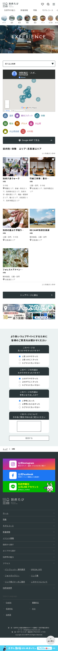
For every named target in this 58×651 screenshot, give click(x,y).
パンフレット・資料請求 (15, 569)
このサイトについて (39, 581)
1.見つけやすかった (30, 356)
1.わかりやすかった (30, 378)
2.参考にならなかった (31, 404)
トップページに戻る (29, 295)
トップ (5, 449)
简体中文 (9, 608)
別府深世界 (7, 588)
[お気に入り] (42, 4)
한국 (33, 608)
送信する (29, 438)
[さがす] (48, 4)
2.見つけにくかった (30, 359)
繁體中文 (35, 602)
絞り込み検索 (10, 63)
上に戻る (51, 641)
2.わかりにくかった (30, 381)
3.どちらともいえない (31, 363)
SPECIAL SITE (36, 569)
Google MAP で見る (31, 140)
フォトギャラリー (12, 575)
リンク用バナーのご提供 (15, 581)
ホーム (5, 513)
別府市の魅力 (9, 10)
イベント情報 (8, 538)
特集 (35, 10)
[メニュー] (53, 4)
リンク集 (34, 575)
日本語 (8, 615)
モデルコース (47, 10)
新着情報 (24, 10)
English (8, 602)
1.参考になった (28, 400)
